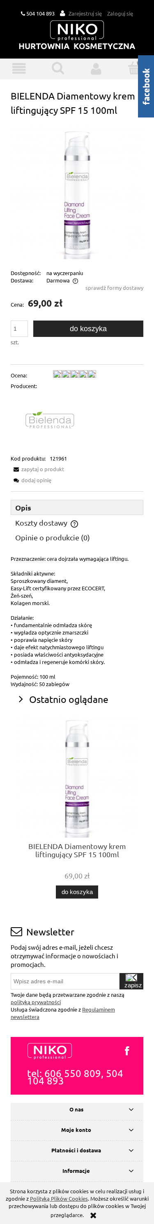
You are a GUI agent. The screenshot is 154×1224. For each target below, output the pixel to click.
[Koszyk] (134, 68)
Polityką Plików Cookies (59, 1198)
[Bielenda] (53, 421)
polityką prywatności (36, 1001)
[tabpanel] (77, 621)
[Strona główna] (77, 35)
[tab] (77, 507)
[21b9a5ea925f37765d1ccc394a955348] (77, 192)
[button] (19, 68)
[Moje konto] (96, 68)
